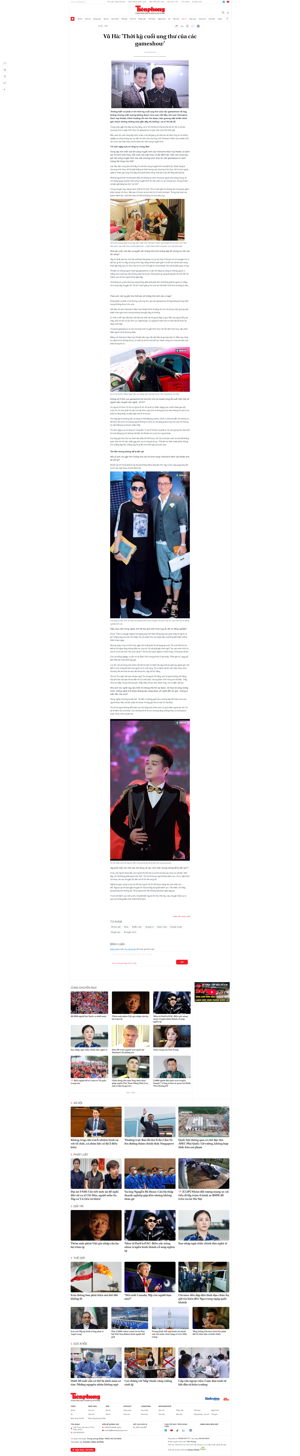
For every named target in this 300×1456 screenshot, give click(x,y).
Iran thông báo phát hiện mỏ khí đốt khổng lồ (94, 1296)
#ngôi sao (115, 932)
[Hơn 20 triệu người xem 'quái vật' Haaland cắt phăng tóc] (130, 1036)
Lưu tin (4, 76)
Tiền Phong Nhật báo (137, 2)
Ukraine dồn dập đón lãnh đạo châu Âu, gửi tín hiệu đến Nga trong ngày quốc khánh (203, 1298)
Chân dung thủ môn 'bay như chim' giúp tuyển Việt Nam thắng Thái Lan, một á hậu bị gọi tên (130, 1083)
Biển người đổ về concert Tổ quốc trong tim (88, 1081)
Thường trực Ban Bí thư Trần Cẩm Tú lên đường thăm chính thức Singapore (149, 1141)
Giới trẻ (133, 19)
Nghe (4, 63)
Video (220, 19)
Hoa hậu (212, 19)
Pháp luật (142, 19)
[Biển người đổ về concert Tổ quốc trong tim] (89, 1067)
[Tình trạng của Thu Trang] (172, 1036)
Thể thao (151, 19)
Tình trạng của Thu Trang (165, 1049)
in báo (187, 26)
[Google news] (192, 1430)
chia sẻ (176, 26)
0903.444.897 (141, 1427)
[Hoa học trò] (226, 1399)
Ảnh (107, 1406)
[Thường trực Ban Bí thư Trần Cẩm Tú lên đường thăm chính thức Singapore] (149, 1122)
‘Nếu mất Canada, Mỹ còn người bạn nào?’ (147, 1296)
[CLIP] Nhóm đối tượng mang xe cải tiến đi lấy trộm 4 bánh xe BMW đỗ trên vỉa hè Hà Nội (203, 1195)
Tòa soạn (185, 2)
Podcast (127, 1406)
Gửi (182, 962)
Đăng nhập (114, 949)
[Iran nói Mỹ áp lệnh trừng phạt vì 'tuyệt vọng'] (89, 1318)
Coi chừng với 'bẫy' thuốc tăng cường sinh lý (148, 1382)
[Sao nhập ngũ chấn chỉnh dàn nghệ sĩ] (89, 1036)
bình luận (192, 26)
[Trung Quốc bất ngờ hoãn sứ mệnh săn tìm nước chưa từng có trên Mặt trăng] (170, 1318)
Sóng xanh (97, 19)
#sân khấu (162, 926)
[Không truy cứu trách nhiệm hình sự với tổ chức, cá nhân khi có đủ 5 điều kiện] (96, 1122)
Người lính (162, 19)
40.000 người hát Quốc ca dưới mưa (88, 1016)
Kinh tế (87, 19)
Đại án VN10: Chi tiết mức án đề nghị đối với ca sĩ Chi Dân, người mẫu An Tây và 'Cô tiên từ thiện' (95, 1195)
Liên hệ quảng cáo (110, 1424)
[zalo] (185, 1430)
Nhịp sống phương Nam (97, 1418)
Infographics (165, 1406)
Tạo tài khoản (130, 949)
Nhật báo (92, 1406)
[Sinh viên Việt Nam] (212, 1399)
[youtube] (228, 2)
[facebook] (223, 2)
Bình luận (4, 83)
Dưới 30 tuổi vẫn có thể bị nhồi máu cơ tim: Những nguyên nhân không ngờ (96, 1382)
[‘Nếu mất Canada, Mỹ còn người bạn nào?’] (149, 1277)
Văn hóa (176, 19)
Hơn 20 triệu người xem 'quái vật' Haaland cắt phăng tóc (128, 1051)
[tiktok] (178, 1430)
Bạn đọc (179, 1414)
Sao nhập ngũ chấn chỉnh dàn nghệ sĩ (89, 1049)
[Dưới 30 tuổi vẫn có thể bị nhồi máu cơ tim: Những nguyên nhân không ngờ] (96, 1362)
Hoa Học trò (172, 2)
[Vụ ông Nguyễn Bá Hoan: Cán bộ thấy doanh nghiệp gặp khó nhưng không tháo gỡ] (149, 1173)
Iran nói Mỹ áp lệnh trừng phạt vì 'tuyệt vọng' (87, 1332)
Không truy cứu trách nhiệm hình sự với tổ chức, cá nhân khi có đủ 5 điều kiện (94, 1143)
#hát (126, 926)
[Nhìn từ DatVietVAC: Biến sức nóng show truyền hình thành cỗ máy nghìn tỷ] (172, 1002)
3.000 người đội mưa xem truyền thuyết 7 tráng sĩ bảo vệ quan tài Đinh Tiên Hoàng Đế (172, 1083)
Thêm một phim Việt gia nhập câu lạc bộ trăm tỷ (130, 1017)
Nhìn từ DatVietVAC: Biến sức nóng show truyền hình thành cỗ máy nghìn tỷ (170, 1019)
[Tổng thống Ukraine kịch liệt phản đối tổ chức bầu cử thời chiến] (211, 1318)
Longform (146, 1406)
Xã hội (80, 19)
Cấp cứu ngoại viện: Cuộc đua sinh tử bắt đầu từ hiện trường (202, 1382)
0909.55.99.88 (110, 1427)
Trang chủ (72, 19)
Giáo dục (192, 19)
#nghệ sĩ (149, 926)
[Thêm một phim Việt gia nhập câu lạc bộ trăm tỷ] (130, 1002)
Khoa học (202, 19)
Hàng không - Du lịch (201, 1414)
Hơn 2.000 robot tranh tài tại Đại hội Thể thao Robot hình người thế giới (128, 1334)
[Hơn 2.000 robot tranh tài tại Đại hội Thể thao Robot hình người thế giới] (129, 1318)
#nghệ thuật (176, 926)
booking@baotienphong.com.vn (116, 1430)
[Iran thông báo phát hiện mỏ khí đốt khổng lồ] (96, 1277)
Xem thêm (227, 19)
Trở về (4, 89)
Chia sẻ (4, 70)
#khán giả (115, 926)
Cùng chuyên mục (84, 987)
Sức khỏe (115, 19)
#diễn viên (137, 926)
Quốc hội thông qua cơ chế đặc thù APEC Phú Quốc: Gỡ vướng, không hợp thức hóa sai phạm (203, 1143)
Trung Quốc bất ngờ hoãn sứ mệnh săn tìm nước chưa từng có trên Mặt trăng (169, 1334)
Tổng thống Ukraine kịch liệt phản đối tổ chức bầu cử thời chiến (209, 1332)
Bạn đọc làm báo (84, 1450)
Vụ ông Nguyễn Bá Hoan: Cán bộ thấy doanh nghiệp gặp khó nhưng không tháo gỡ (148, 1195)
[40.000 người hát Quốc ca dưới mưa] (89, 1002)
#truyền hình (130, 932)
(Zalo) (119, 1427)
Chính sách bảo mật (209, 1424)
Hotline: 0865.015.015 (116, 2)
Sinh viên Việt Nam (156, 2)
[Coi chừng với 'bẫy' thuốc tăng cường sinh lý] (149, 1362)
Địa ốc (106, 19)
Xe (169, 19)
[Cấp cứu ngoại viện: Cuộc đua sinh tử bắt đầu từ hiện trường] (203, 1362)
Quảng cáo (197, 2)
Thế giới (124, 19)
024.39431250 (78, 1432)
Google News (198, 26)
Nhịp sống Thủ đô (77, 1418)
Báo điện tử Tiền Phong (150, 10)
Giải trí (184, 19)
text (182, 26)
